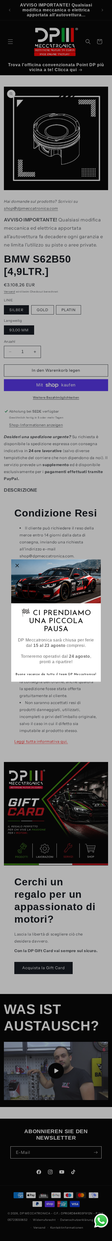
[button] (17, 565)
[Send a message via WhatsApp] (101, 1221)
